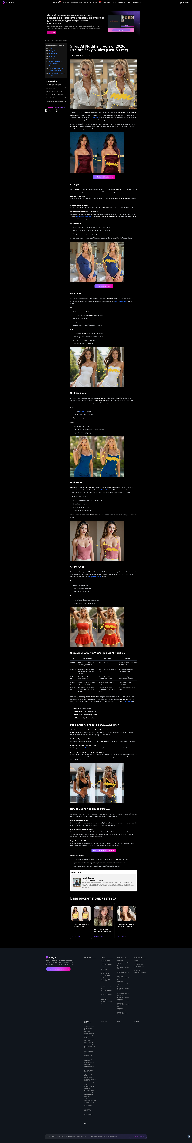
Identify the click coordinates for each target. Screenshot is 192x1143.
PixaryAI (51, 45)
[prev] (46, 22)
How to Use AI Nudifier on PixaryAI (57, 72)
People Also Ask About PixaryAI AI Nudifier (56, 67)
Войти (187, 2)
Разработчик (137, 2)
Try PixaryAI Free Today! (103, 283)
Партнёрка (121, 2)
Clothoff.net (52, 56)
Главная (47, 38)
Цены (114, 2)
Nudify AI (52, 48)
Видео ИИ (66, 2)
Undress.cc (52, 54)
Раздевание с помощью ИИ (92, 2)
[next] (139, 22)
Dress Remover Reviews (61, 38)
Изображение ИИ (76, 2)
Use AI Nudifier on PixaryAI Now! (103, 848)
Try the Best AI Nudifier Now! (104, 174)
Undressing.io (53, 51)
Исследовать (56, 2)
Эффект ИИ (106, 2)
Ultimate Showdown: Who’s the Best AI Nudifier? (55, 61)
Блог (129, 2)
